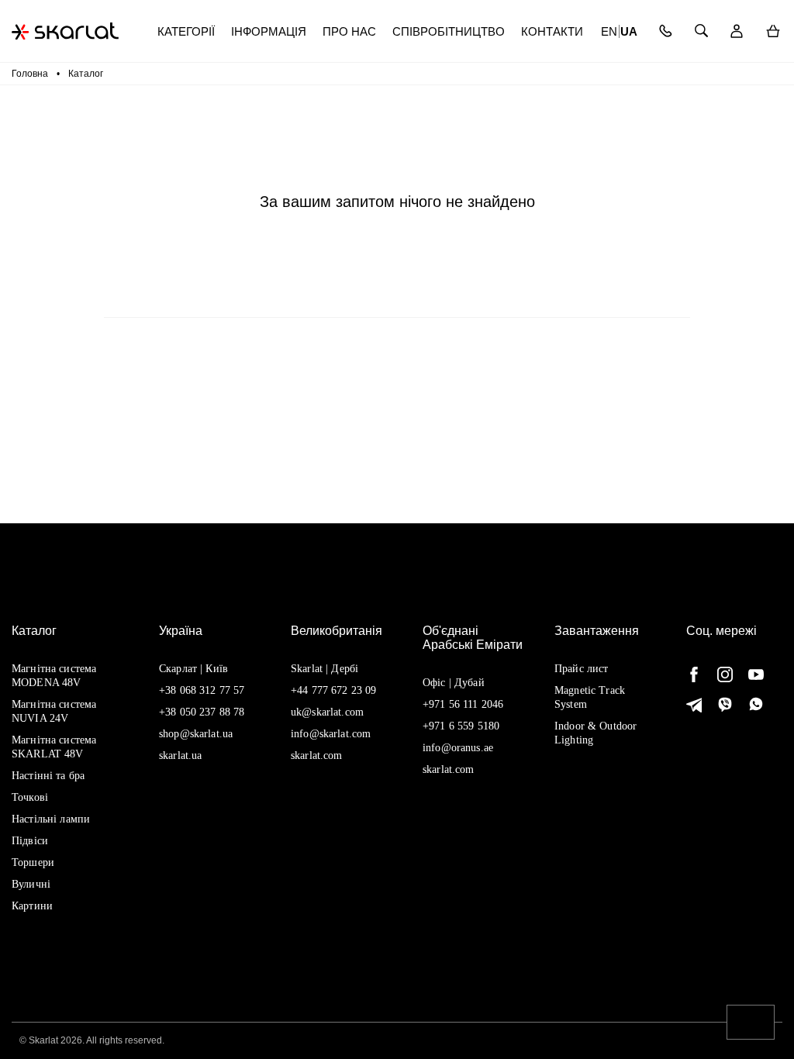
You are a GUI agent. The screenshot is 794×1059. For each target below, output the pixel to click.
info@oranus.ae (458, 748)
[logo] (65, 31)
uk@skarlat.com (327, 712)
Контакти (552, 31)
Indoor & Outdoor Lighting (595, 733)
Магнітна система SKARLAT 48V (54, 747)
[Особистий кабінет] (737, 31)
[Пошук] (701, 31)
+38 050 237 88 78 (201, 712)
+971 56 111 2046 (463, 704)
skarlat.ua (180, 755)
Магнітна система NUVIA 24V (54, 711)
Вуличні (31, 884)
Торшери (33, 862)
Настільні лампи (51, 819)
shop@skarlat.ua (196, 734)
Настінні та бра (48, 775)
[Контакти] (665, 31)
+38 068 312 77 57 (201, 690)
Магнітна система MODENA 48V (54, 675)
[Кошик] (772, 31)
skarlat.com (317, 755)
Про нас (349, 31)
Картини (32, 906)
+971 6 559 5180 (461, 726)
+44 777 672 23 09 (333, 690)
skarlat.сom (449, 769)
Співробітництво (448, 31)
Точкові (30, 797)
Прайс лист (581, 668)
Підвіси (30, 841)
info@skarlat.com (331, 734)
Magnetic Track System (589, 697)
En (609, 31)
